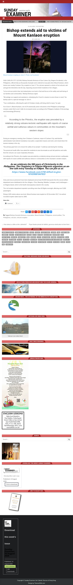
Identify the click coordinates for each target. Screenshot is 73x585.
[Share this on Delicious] (51, 212)
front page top (6, 237)
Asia (31, 26)
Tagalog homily (25, 242)
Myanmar (53, 237)
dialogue (29, 235)
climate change (65, 232)
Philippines (48, 215)
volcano (13, 217)
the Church (34, 242)
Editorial (40, 235)
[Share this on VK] (42, 212)
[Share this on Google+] (32, 212)
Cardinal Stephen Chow (8, 232)
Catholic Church (45, 232)
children (53, 232)
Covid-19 (12, 235)
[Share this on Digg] (45, 212)
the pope (50, 242)
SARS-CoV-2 (66, 239)
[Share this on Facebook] (29, 212)
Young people (9, 244)
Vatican (68, 242)
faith (62, 235)
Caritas (32, 232)
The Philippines (40, 26)
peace (67, 237)
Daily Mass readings (20, 235)
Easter (34, 235)
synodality (17, 242)
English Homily (47, 235)
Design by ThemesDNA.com (36, 583)
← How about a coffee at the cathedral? (14, 224)
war (3, 244)
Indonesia (33, 237)
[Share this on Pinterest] (35, 212)
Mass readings (46, 237)
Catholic (37, 232)
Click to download (11, 484)
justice (39, 237)
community (5, 235)
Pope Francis (12, 239)
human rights (21, 237)
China (58, 232)
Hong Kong (14, 237)
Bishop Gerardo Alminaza (18, 215)
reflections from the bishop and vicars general (50, 239)
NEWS (33, 26)
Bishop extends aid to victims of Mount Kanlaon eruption (37, 33)
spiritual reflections (7, 242)
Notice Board (61, 237)
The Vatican (56, 242)
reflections (33, 239)
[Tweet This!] (26, 212)
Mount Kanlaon (39, 215)
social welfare (57, 215)
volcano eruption (22, 217)
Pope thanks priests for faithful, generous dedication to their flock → (50, 224)
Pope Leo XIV (26, 239)
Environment (56, 235)
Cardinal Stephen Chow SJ (21, 232)
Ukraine (63, 242)
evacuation (30, 215)
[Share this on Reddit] (38, 212)
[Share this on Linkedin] (48, 212)
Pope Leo (19, 239)
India (28, 237)
